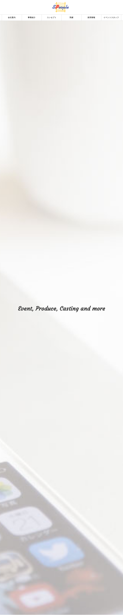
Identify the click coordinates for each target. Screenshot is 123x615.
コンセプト (51, 17)
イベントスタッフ (111, 17)
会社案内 (12, 17)
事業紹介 (32, 17)
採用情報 (91, 17)
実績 (71, 17)
